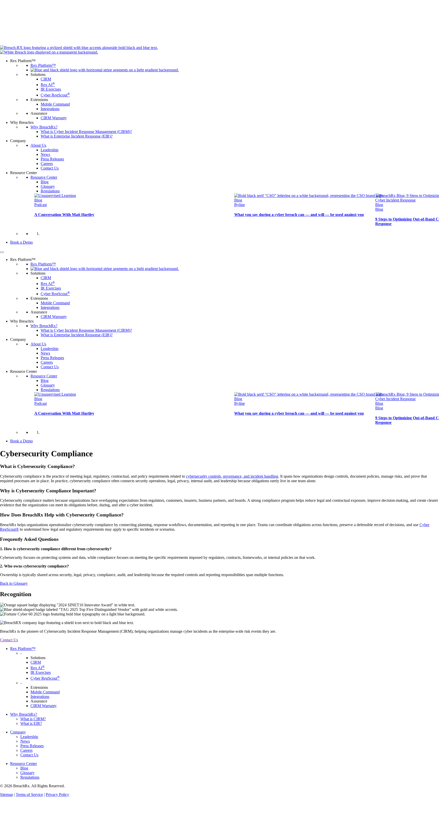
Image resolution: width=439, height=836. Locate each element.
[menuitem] (224, 89)
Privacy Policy (57, 794)
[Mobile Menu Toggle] (2, 252)
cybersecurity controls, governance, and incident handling (232, 476)
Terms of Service (29, 794)
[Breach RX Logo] (219, 50)
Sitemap (6, 794)
